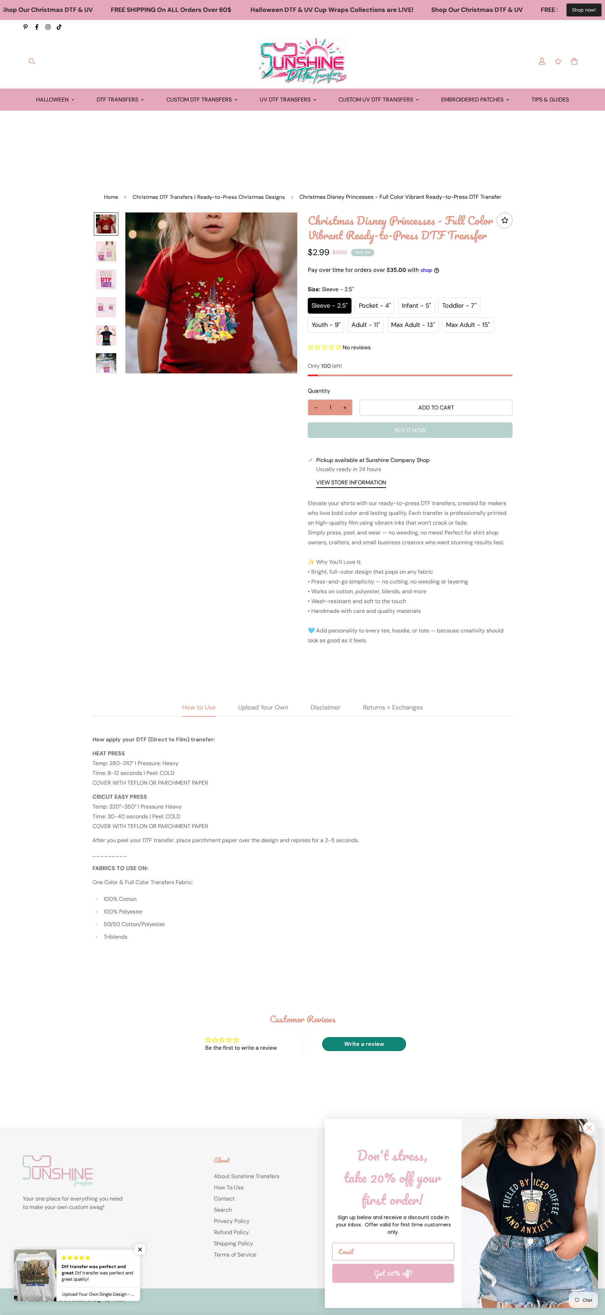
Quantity (319, 390)
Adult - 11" (366, 325)
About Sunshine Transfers (246, 1176)
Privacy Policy (232, 1221)
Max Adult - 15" (468, 325)
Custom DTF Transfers (199, 99)
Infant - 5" (416, 305)
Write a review (364, 1044)
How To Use (229, 1187)
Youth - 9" (326, 325)
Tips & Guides (550, 99)
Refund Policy (231, 1232)
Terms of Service (235, 1254)
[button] (324, 347)
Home (111, 197)
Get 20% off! (393, 1273)
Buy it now (410, 430)
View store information (351, 482)
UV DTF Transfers (285, 99)
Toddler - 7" (459, 305)
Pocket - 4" (375, 305)
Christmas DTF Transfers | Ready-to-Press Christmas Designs (209, 197)
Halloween (52, 99)
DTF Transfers (117, 99)
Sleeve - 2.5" (330, 305)
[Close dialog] (589, 1128)
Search (223, 1209)
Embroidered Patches (472, 99)
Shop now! (584, 10)
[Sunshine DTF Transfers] (302, 61)
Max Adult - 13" (413, 325)
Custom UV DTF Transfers (376, 99)
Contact (224, 1198)
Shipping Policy (233, 1243)
